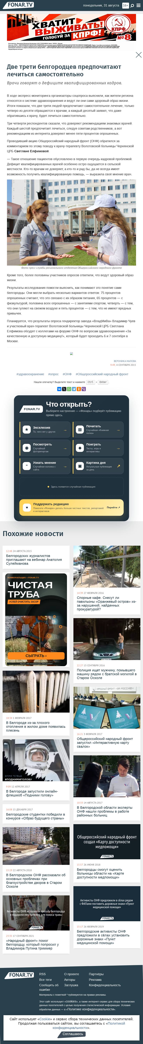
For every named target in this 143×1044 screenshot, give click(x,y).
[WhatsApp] (69, 389)
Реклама (95, 980)
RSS (42, 974)
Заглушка (71, 985)
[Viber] (84, 389)
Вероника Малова (125, 361)
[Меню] (138, 5)
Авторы (69, 980)
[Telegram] (74, 389)
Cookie (44, 1019)
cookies (71, 1001)
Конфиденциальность (105, 985)
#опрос (53, 374)
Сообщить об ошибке (48, 987)
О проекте (71, 974)
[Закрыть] (139, 55)
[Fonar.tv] (18, 5)
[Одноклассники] (79, 389)
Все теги (45, 980)
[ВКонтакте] (59, 389)
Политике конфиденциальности (90, 1009)
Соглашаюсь (73, 1034)
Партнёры (96, 974)
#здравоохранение (30, 374)
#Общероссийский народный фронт (102, 374)
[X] (64, 389)
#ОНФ (67, 374)
